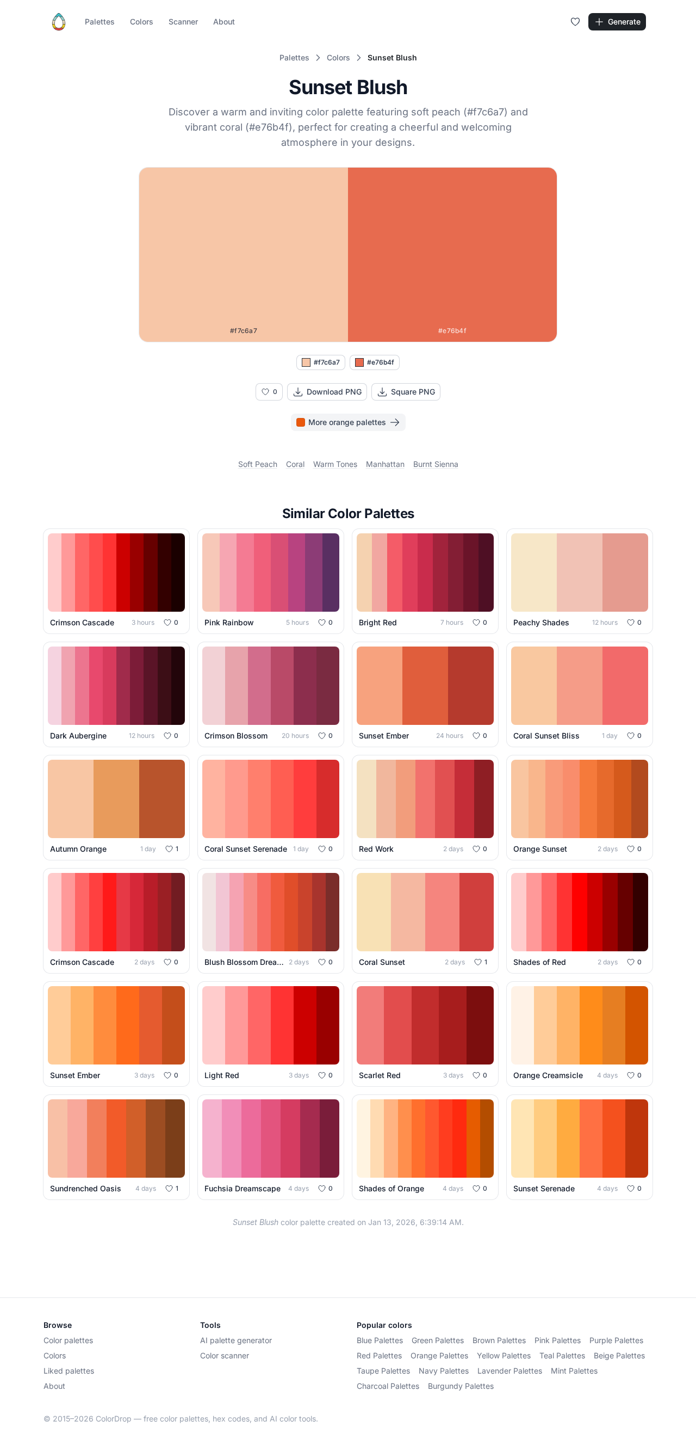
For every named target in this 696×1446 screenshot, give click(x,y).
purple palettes (616, 1340)
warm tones (335, 464)
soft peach (257, 464)
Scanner (183, 21)
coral (295, 464)
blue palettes (380, 1340)
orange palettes (439, 1355)
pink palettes (558, 1340)
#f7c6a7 (327, 362)
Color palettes (68, 1340)
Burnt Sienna (435, 464)
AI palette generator (236, 1340)
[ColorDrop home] (58, 21)
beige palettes (619, 1355)
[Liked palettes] (575, 21)
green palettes (438, 1340)
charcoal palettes (388, 1385)
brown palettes (499, 1340)
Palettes (100, 21)
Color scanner (224, 1355)
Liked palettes (69, 1370)
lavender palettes (509, 1370)
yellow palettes (504, 1355)
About (224, 21)
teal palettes (562, 1355)
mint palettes (574, 1370)
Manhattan (385, 464)
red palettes (379, 1355)
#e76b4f (380, 362)
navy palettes (444, 1370)
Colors (141, 21)
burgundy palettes (461, 1385)
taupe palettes (383, 1370)
